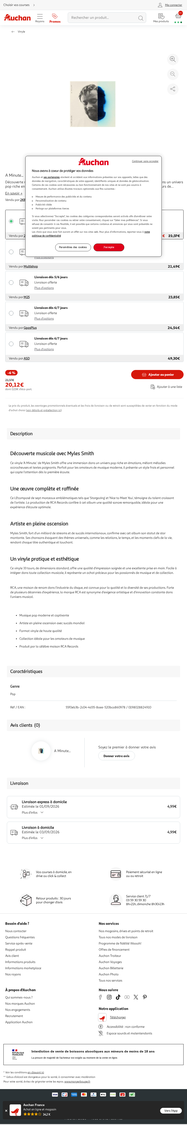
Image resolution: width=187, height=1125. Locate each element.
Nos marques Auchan (20, 1004)
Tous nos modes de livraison (118, 937)
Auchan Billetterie (111, 968)
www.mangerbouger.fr (77, 1081)
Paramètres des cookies (73, 247)
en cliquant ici (36, 1072)
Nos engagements (17, 1010)
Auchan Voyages (110, 962)
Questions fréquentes (20, 937)
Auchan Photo (109, 974)
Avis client (12, 956)
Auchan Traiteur (110, 956)
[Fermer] (6, 1111)
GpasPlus (30, 328)
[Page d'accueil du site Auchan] (17, 17)
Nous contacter (15, 931)
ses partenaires (52, 177)
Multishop (31, 266)
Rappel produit (15, 950)
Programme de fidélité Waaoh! (120, 943)
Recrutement (14, 1016)
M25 (27, 297)
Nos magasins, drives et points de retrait (126, 931)
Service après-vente (18, 943)
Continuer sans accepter (145, 161)
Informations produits (20, 962)
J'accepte (109, 247)
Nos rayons (13, 974)
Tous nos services (110, 980)
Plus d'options (44, 257)
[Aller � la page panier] (178, 17)
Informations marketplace (23, 968)
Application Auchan (19, 1022)
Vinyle (21, 31)
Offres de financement (114, 950)
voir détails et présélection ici (44, 410)
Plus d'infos (29, 813)
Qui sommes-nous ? (19, 997)
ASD (27, 358)
